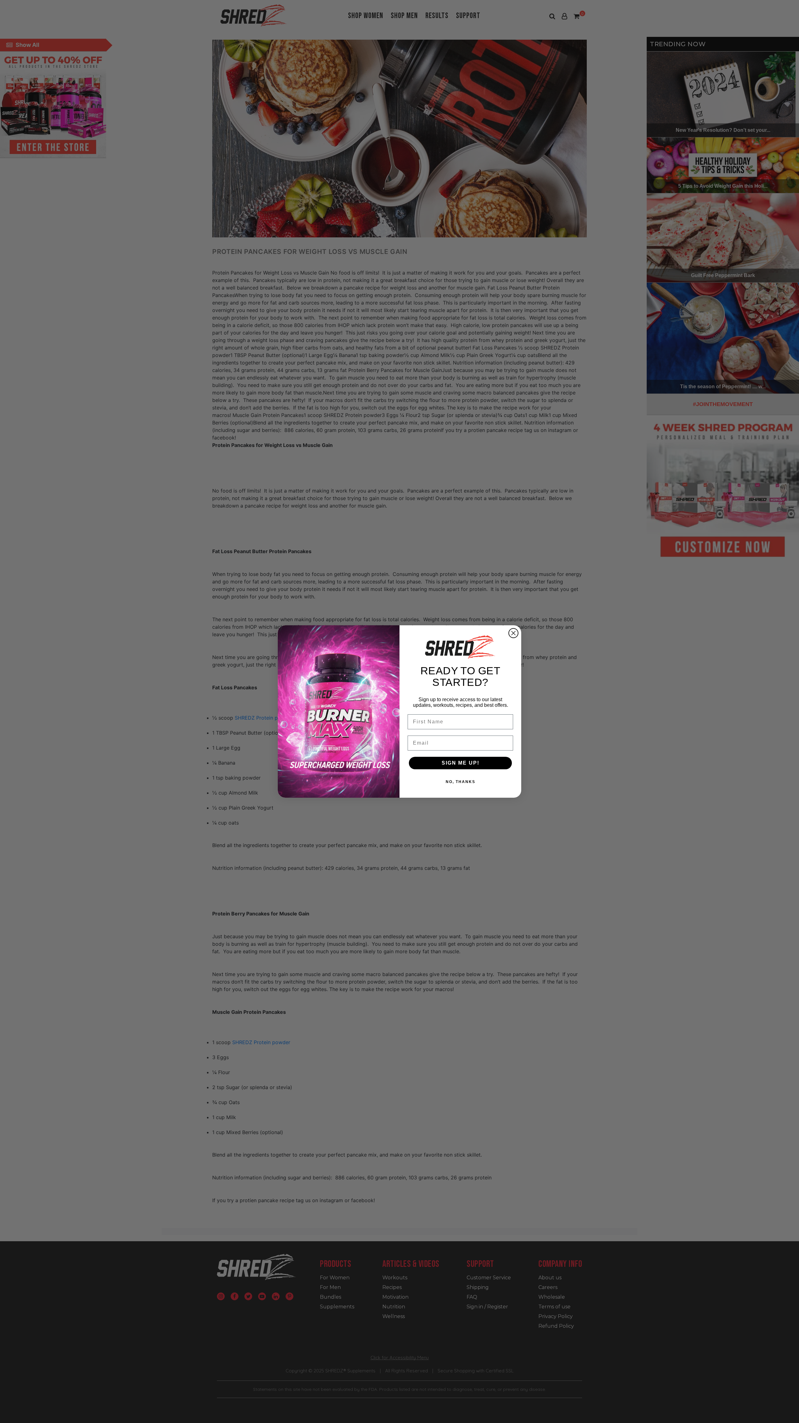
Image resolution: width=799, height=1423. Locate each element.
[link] (460, 647)
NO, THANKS (460, 782)
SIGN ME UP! (460, 763)
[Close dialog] (513, 633)
